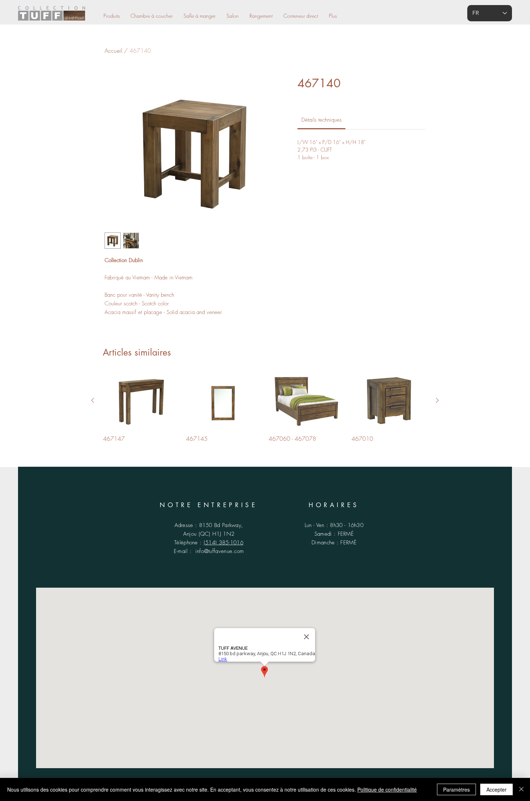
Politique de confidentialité (387, 789)
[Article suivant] (437, 400)
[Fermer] (521, 789)
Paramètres (456, 789)
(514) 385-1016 (223, 542)
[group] (265, 407)
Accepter (496, 789)
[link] (321, 119)
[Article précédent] (92, 400)
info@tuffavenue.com (219, 551)
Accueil (113, 51)
